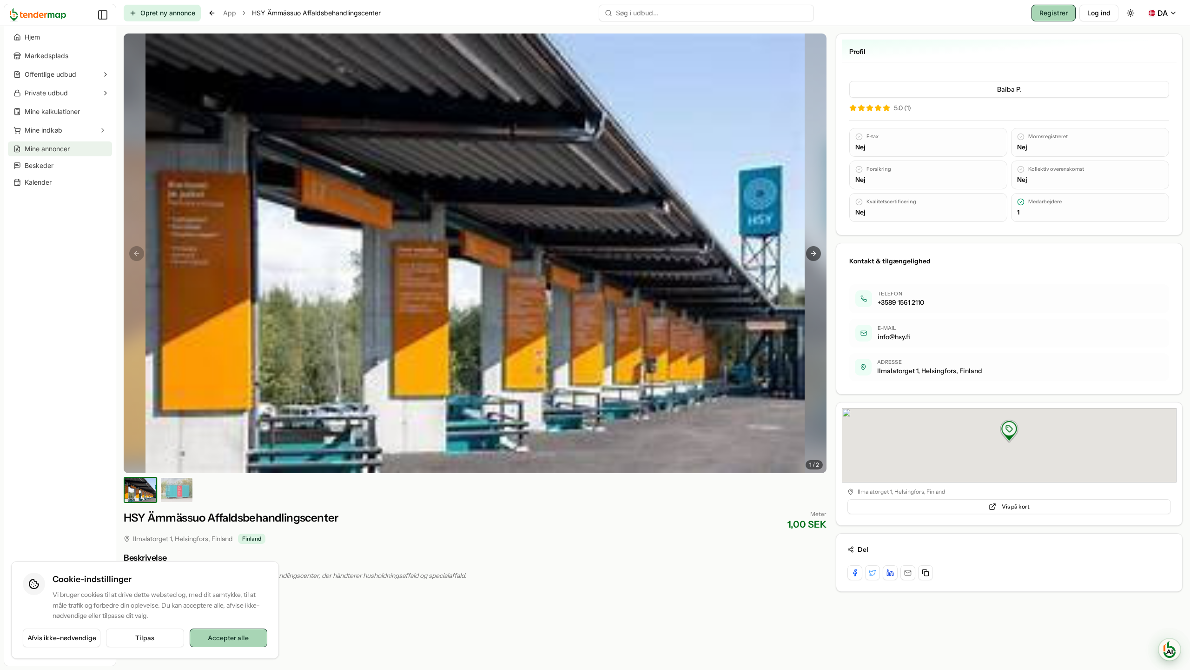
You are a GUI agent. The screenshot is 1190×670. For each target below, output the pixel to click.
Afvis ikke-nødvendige (61, 638)
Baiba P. (1009, 89)
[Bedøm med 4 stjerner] (878, 108)
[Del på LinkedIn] (890, 572)
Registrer (1053, 13)
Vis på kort (1016, 506)
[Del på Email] (907, 572)
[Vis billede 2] (176, 490)
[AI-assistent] (1169, 649)
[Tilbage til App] (212, 13)
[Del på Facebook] (854, 572)
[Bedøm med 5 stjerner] (886, 108)
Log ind (1099, 13)
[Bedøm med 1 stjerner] (853, 108)
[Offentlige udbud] (105, 74)
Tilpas (144, 638)
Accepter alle (228, 638)
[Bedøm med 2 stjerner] (861, 108)
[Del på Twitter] (872, 572)
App (229, 13)
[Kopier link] (925, 572)
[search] (706, 13)
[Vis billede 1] (140, 490)
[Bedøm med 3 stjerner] (869, 108)
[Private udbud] (105, 93)
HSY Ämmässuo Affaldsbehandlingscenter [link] (316, 13)
